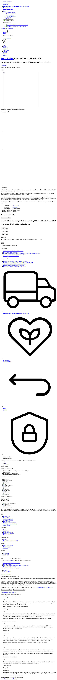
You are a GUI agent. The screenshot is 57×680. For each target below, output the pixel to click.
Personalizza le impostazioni (19, 589)
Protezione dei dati (7, 564)
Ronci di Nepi (7, 58)
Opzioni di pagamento (11, 16)
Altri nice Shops (6, 571)
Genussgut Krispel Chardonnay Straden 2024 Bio (14, 264)
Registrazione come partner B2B (10, 540)
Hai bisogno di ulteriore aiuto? (10, 524)
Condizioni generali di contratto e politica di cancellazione (16, 565)
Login (4, 33)
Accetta (2, 589)
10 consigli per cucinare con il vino (11, 256)
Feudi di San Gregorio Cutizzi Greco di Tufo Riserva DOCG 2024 (18, 262)
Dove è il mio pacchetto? (8, 533)
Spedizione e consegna (8, 520)
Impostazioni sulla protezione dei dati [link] (11, 568)
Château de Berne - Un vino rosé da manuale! (13, 251)
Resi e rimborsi (6, 521)
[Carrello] (29, 42)
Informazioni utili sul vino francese (11, 252)
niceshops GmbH (10, 560)
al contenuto (6, 3)
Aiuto (4, 11)
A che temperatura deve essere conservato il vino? (14, 254)
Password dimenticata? (8, 532)
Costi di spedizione (10, 15)
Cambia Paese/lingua (15, 558)
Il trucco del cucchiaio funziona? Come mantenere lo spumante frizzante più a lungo (21, 253)
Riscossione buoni (7, 534)
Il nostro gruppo (6, 546)
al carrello (5, 4)
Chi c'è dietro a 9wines (8, 545)
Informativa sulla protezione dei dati (44, 587)
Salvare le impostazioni (5, 677)
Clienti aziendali (6, 525)
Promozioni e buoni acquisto (9, 522)
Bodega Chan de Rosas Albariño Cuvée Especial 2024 (15, 261)
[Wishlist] (4, 40)
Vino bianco (15, 207)
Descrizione (4, 187)
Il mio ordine (6, 517)
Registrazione (6, 531)
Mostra (2, 243)
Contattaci (8, 17)
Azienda (5, 570)
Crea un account (6, 38)
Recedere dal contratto (5, 574)
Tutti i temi (8, 18)
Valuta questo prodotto (5, 217)
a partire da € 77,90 (16, 6)
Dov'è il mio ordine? (10, 12)
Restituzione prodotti (10, 13)
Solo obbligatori (9, 589)
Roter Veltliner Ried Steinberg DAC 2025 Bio (13, 265)
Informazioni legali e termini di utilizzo (11, 563)
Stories (4, 539)
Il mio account (6, 516)
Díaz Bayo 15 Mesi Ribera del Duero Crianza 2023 (14, 266)
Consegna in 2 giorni (8, 9)
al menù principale (7, 1)
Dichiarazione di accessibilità (9, 566)
